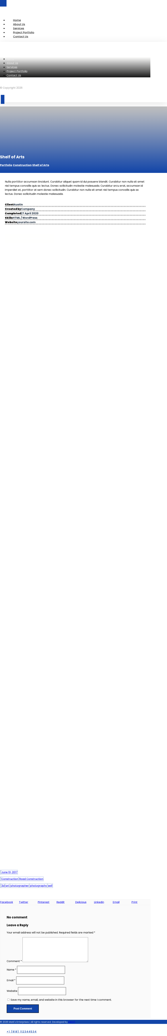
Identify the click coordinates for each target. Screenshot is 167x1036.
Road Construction (31, 879)
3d (3, 885)
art (7, 885)
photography (38, 885)
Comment (14, 961)
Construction (9, 879)
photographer (19, 885)
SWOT (71, 1022)
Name (11, 970)
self (50, 885)
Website (12, 991)
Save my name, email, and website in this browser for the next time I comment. (61, 1000)
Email (11, 980)
